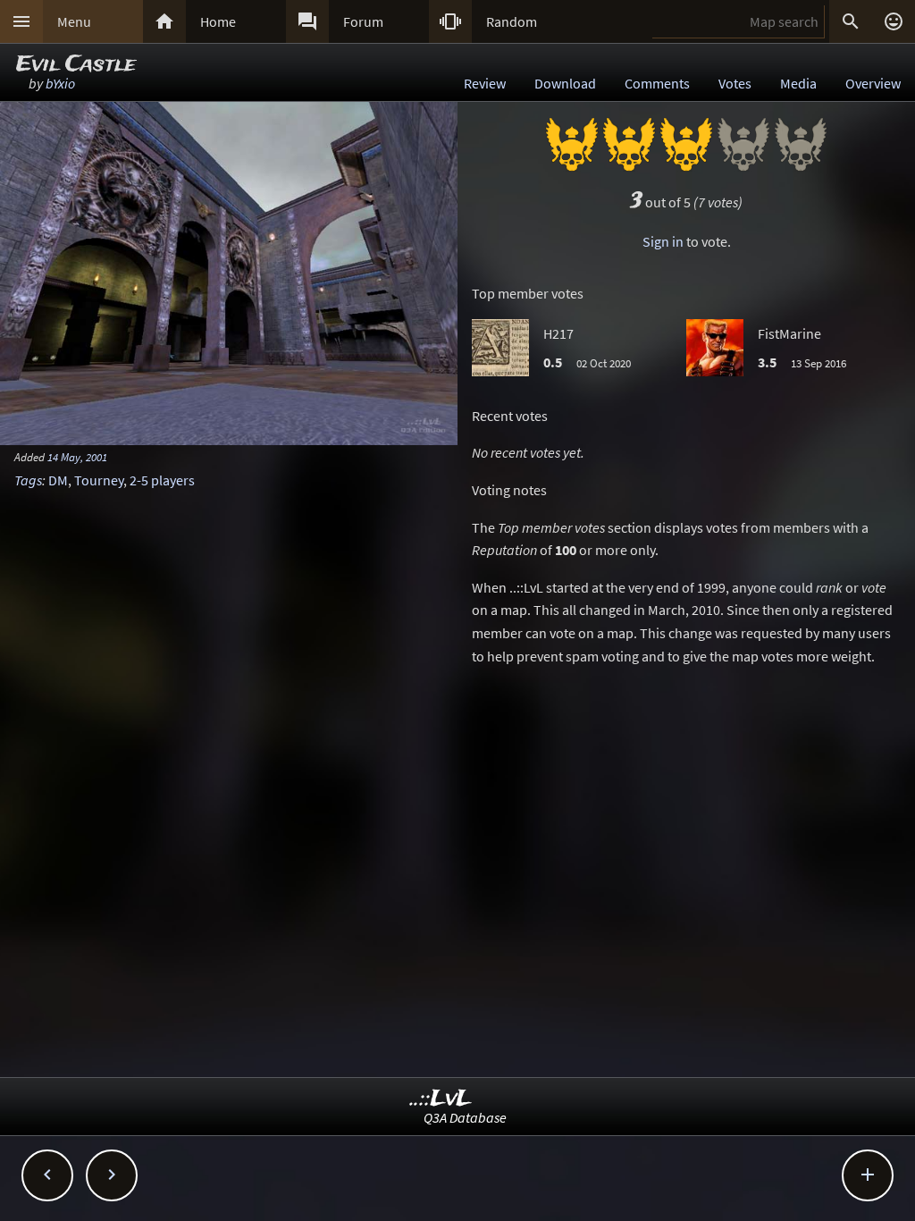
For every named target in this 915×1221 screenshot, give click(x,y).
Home (218, 21)
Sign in (663, 241)
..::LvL (441, 1099)
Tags (28, 480)
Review (485, 83)
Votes (734, 83)
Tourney (98, 480)
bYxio (60, 83)
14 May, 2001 (77, 457)
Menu (74, 21)
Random (511, 21)
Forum (363, 21)
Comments (657, 83)
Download (565, 83)
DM (58, 480)
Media (798, 83)
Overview (873, 83)
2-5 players (162, 480)
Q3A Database (465, 1117)
